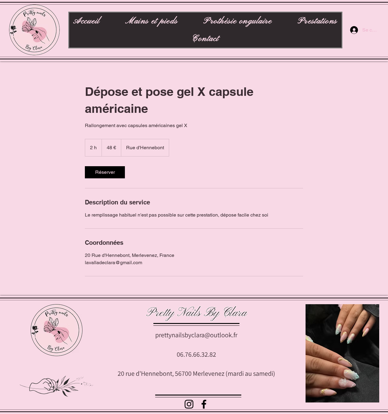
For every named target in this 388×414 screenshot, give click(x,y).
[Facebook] (204, 404)
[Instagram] (189, 404)
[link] (105, 172)
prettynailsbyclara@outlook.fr (196, 335)
